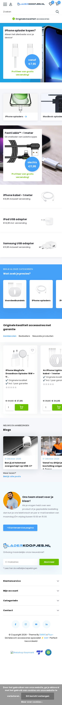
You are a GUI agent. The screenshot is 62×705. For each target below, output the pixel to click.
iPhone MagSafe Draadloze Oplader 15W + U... (20, 373)
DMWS (42, 634)
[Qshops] (48, 652)
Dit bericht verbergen (37, 696)
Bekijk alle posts (12, 476)
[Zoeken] (57, 11)
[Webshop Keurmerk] (22, 652)
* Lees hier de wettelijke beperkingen (20, 568)
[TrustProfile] (39, 652)
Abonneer (49, 561)
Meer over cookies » (31, 701)
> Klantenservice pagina (20, 527)
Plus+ (50, 634)
